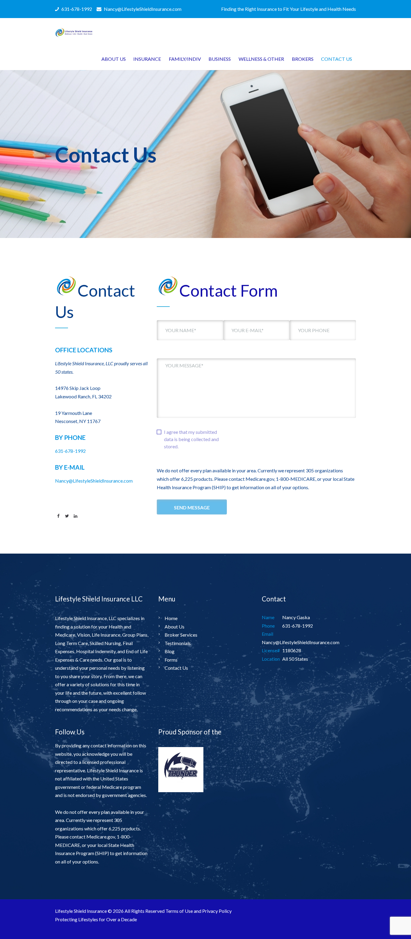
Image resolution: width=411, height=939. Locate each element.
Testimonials (178, 643)
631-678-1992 (70, 451)
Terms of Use (179, 911)
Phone (268, 626)
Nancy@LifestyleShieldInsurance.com (94, 480)
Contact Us (176, 668)
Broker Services (181, 635)
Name (268, 617)
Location (271, 659)
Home (171, 618)
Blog (170, 651)
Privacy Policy (217, 911)
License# (271, 650)
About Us (174, 626)
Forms (171, 660)
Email (267, 634)
